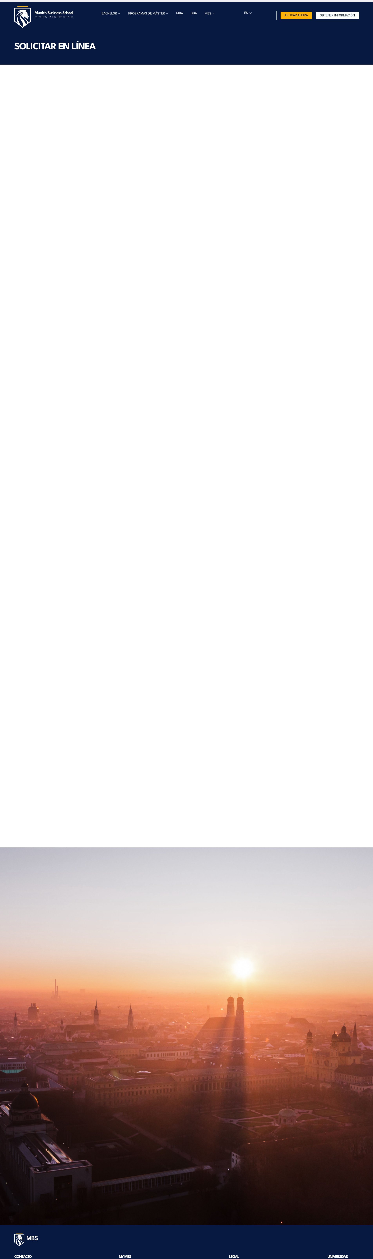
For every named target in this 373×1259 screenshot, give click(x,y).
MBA (179, 13)
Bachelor (109, 13)
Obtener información (337, 15)
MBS (208, 13)
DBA (194, 13)
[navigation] (247, 12)
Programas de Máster (147, 13)
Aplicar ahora (296, 15)
